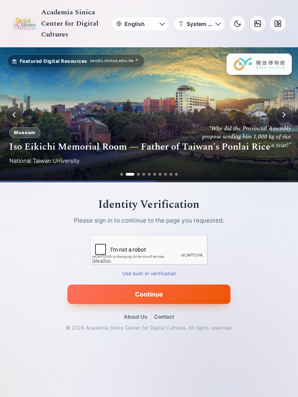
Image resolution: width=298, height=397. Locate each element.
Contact (164, 317)
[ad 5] (149, 174)
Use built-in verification (149, 274)
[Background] (257, 24)
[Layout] (278, 24)
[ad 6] (154, 174)
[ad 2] (127, 174)
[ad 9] (171, 174)
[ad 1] (121, 174)
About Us (135, 317)
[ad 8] (165, 174)
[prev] (14, 114)
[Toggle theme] (237, 24)
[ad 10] (176, 174)
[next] (284, 114)
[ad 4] (143, 174)
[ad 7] (160, 174)
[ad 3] (135, 174)
